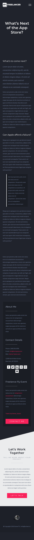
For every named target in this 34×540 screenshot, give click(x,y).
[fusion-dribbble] (21, 367)
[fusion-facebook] (8, 367)
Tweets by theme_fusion (13, 413)
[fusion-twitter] (13, 367)
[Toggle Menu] (30, 5)
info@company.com (16, 351)
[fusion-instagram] (25, 367)
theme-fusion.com (14, 354)
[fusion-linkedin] (17, 367)
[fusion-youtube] (17, 371)
